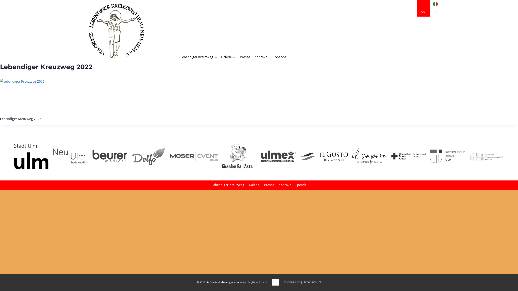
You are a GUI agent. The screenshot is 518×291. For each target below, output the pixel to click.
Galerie (254, 184)
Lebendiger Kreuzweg (227, 184)
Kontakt (284, 184)
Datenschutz (312, 282)
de (423, 11)
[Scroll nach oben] (514, 237)
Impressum (292, 282)
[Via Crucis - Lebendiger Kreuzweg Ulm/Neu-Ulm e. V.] (116, 31)
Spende (280, 57)
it (435, 11)
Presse (245, 57)
